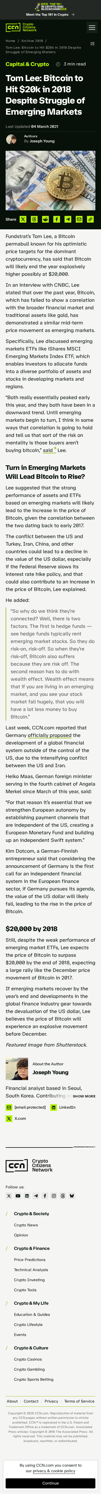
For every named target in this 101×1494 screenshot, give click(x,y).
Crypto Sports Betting (33, 1379)
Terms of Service (79, 1401)
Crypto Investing (29, 1280)
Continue (50, 1483)
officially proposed (50, 735)
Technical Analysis (31, 1269)
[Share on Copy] (90, 219)
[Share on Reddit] (45, 219)
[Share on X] (23, 219)
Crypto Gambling (29, 1369)
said (48, 450)
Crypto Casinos (28, 1359)
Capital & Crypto (27, 64)
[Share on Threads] (34, 219)
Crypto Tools (25, 1290)
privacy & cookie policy (54, 1471)
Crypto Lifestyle (28, 1324)
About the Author (48, 1064)
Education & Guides (32, 1314)
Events (20, 1334)
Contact (31, 1401)
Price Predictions (29, 1259)
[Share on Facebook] (56, 219)
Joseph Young (42, 141)
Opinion (21, 1235)
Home (10, 41)
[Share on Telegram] (68, 219)
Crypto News (26, 1225)
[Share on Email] (79, 219)
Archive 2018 (32, 41)
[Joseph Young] (17, 1069)
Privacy (51, 1401)
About (12, 1401)
